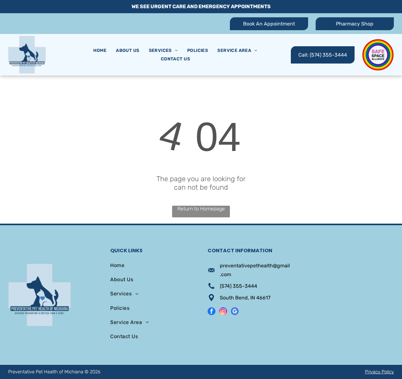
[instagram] (223, 312)
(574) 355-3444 (238, 286)
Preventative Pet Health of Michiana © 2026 (54, 372)
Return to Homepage (201, 209)
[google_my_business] (235, 312)
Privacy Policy (379, 372)
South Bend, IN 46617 (245, 298)
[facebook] (211, 312)
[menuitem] (100, 50)
